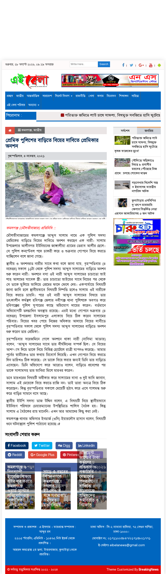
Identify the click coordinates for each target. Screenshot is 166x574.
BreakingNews (149, 569)
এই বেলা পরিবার (16, 105)
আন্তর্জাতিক (33, 96)
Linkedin (88, 445)
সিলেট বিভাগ (62, 96)
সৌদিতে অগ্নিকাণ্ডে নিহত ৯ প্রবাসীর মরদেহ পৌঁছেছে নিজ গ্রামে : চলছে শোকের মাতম (136, 167)
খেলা (91, 96)
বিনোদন (111, 96)
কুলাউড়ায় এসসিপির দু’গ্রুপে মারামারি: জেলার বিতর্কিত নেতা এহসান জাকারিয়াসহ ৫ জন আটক (136, 207)
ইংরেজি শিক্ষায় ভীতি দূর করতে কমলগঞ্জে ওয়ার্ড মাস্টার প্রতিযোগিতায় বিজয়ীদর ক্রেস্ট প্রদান (19, 491)
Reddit (16, 455)
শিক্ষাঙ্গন (123, 96)
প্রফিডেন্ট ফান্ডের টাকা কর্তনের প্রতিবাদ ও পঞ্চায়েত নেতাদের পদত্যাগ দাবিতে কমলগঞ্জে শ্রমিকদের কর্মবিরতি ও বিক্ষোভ (89, 479)
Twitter (44, 445)
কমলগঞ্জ (27, 130)
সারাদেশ (47, 96)
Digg (66, 445)
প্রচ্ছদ (10, 96)
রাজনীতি (80, 96)
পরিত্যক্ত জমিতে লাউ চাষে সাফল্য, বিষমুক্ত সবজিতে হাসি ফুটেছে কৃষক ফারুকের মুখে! (136, 144)
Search (103, 64)
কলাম (100, 96)
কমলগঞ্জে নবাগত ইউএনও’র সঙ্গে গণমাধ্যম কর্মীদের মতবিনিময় (54, 493)
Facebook (18, 445)
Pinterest (73, 455)
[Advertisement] (83, 30)
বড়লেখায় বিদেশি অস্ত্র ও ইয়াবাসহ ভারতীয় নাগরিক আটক (145, 187)
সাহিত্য (135, 96)
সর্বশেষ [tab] (125, 131)
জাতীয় (20, 96)
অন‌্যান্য (32, 105)
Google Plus (44, 455)
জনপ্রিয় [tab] (149, 131)
